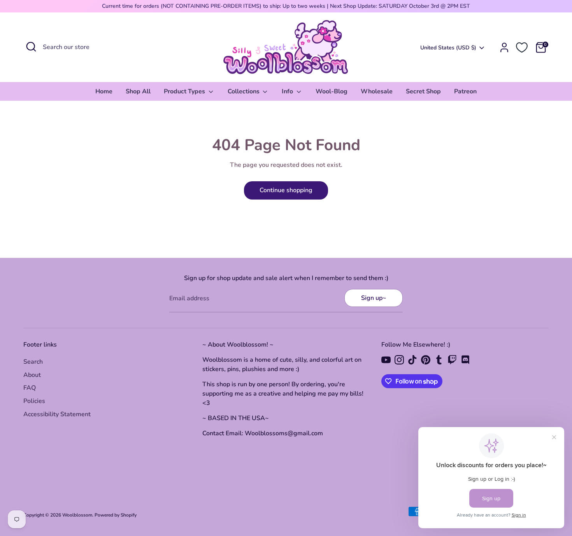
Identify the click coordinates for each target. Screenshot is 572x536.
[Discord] (465, 359)
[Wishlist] (521, 47)
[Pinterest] (425, 359)
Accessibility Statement (57, 414)
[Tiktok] (412, 359)
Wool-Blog (331, 91)
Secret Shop (423, 91)
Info (288, 91)
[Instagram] (399, 359)
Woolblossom (77, 515)
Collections (244, 91)
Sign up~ (373, 298)
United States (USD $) (448, 47)
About (32, 375)
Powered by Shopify (116, 515)
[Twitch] (452, 359)
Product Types (185, 91)
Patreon (465, 91)
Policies (34, 401)
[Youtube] (386, 359)
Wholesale (377, 91)
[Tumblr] (439, 359)
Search (33, 361)
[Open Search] (31, 46)
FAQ (29, 388)
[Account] (504, 47)
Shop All (138, 91)
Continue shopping (286, 190)
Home (103, 91)
